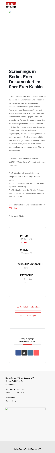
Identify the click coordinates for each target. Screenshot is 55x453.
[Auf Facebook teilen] (18, 353)
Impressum (10, 398)
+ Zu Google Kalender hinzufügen (28, 307)
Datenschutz (10, 401)
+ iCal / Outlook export (28, 316)
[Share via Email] (36, 353)
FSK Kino (13, 208)
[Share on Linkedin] (30, 353)
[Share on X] (24, 353)
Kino (25, 282)
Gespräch (27, 279)
